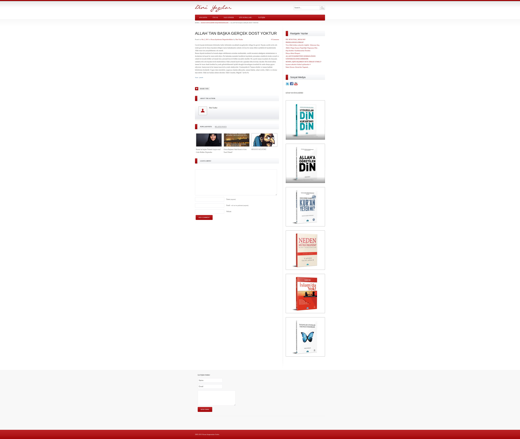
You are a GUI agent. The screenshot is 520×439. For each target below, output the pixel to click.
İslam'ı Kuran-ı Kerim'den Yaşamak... (297, 67)
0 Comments (275, 39)
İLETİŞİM (261, 17)
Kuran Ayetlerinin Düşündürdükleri (214, 22)
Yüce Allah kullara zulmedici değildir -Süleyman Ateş (302, 45)
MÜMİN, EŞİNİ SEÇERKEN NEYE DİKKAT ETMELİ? (303, 62)
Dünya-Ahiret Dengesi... (293, 53)
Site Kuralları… (246, 17)
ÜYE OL (215, 17)
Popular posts (206, 126)
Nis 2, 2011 (205, 39)
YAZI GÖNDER (229, 17)
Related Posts (221, 126)
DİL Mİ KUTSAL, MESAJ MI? (296, 39)
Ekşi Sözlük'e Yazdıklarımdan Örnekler (298, 50)
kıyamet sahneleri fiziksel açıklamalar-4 (298, 64)
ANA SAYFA (203, 17)
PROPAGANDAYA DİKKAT (295, 42)
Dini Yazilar (239, 39)
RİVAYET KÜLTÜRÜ (258, 149)
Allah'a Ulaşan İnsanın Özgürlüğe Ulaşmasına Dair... (302, 48)
